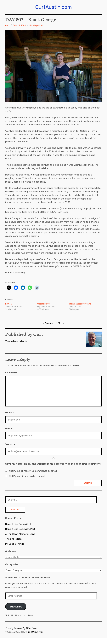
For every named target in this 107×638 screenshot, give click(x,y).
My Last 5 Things (14, 543)
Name (9, 412)
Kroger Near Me (43, 304)
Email (9, 428)
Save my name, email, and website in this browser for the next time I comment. (53, 463)
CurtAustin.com (53, 7)
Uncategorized (36, 25)
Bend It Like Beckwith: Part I (20, 529)
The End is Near (13, 538)
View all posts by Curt (17, 341)
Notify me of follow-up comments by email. (33, 470)
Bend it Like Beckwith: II (18, 524)
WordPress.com (35, 632)
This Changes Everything (80, 304)
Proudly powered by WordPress (21, 628)
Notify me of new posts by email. (27, 476)
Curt (7, 25)
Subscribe (15, 606)
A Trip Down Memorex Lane (20, 534)
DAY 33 (8, 304)
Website (10, 444)
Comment (12, 372)
